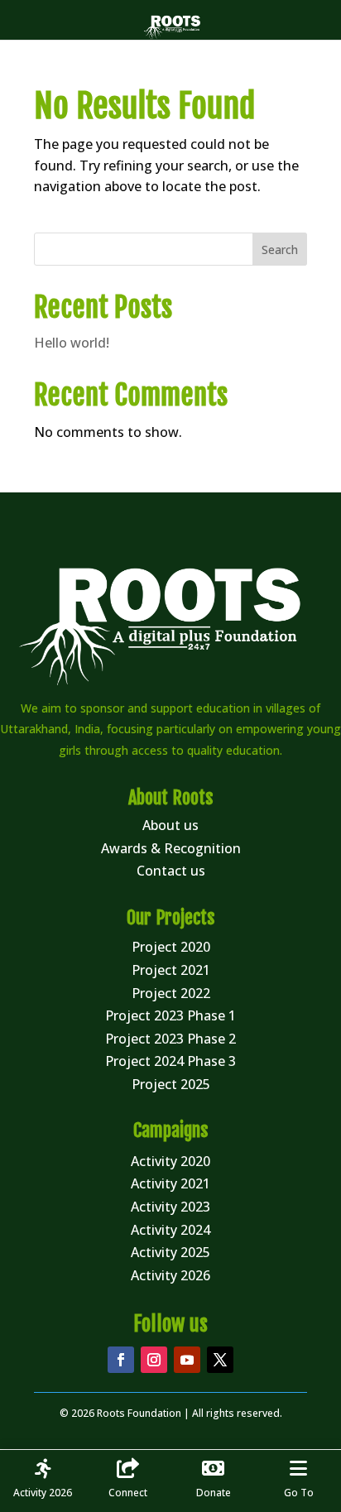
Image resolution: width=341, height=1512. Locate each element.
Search (280, 249)
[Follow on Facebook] (121, 1359)
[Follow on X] (220, 1359)
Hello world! (71, 343)
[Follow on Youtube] (187, 1359)
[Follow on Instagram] (154, 1359)
